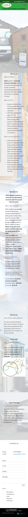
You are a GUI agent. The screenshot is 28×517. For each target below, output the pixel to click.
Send (23, 485)
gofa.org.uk (13, 509)
